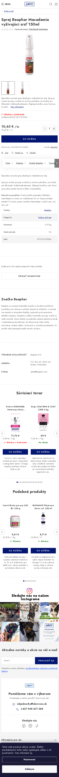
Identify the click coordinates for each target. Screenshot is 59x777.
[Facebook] (23, 725)
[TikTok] (37, 725)
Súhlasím (29, 769)
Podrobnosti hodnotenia (38, 29)
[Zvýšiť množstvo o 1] (53, 128)
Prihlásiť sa (46, 660)
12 (36, 482)
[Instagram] (30, 725)
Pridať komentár (29, 276)
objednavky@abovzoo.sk (32, 704)
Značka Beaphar (36, 163)
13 (38, 482)
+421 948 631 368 (32, 709)
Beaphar (54, 147)
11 (35, 482)
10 (33, 482)
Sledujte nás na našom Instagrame (30, 597)
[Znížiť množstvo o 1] (44, 128)
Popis (7, 163)
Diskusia (19, 163)
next (56, 433)
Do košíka (29, 139)
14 (40, 482)
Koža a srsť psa (44, 217)
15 (41, 482)
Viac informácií (17, 106)
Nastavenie (29, 759)
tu (31, 753)
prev (2, 433)
